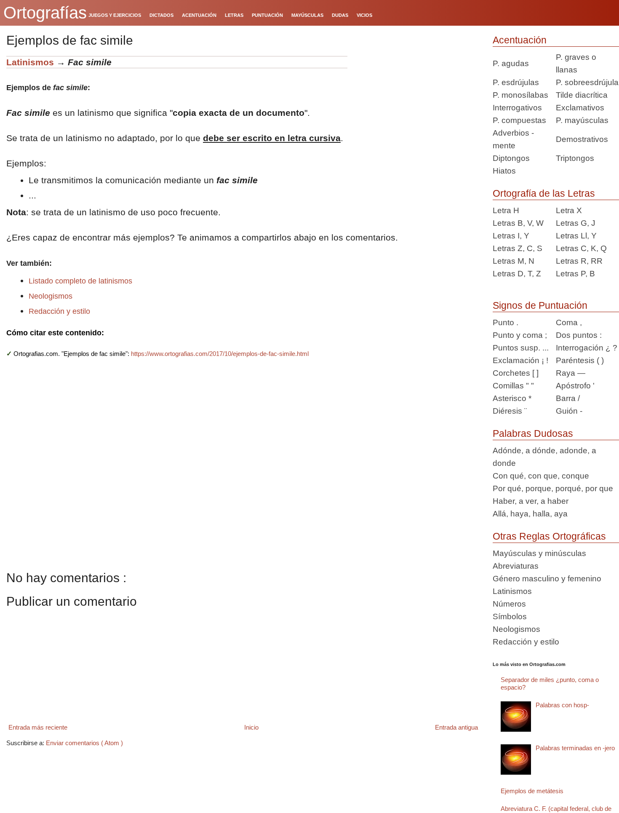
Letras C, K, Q (581, 248)
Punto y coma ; (520, 335)
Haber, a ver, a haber (530, 501)
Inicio (251, 727)
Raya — (570, 373)
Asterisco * (512, 398)
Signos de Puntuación (540, 305)
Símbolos (510, 616)
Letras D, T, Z (517, 273)
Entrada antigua (456, 727)
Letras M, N (513, 261)
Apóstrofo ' (575, 385)
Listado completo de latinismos (80, 281)
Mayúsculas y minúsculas (539, 553)
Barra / (568, 398)
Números (509, 603)
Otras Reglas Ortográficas (549, 536)
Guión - (569, 410)
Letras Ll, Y (576, 235)
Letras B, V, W (518, 223)
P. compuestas (519, 120)
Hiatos (504, 170)
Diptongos (511, 158)
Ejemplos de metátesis (532, 790)
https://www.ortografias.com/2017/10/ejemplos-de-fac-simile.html (220, 353)
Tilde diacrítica (582, 95)
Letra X (569, 210)
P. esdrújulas (516, 82)
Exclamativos (580, 107)
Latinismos (30, 62)
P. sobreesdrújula (587, 82)
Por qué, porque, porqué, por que (553, 488)
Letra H (506, 210)
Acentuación (520, 40)
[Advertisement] (417, 108)
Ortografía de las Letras (544, 193)
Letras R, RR (579, 261)
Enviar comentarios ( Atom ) (84, 742)
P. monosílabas (520, 95)
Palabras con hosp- (562, 705)
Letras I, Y (511, 235)
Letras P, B (575, 273)
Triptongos (575, 158)
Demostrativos (582, 139)
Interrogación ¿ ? (586, 347)
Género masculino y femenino (547, 578)
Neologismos (50, 296)
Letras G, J (575, 223)
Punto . (505, 322)
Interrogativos (517, 107)
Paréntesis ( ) (580, 360)
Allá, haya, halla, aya (530, 513)
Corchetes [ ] (516, 373)
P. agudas (511, 63)
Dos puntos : (579, 335)
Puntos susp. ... (521, 347)
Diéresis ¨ (510, 410)
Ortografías (45, 12)
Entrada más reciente (37, 727)
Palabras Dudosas (533, 433)
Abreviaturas (516, 566)
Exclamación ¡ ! (520, 360)
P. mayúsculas (582, 120)
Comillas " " (513, 385)
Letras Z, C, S (517, 248)
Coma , (569, 322)
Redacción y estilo (59, 311)
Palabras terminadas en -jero (575, 747)
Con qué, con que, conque (541, 475)
